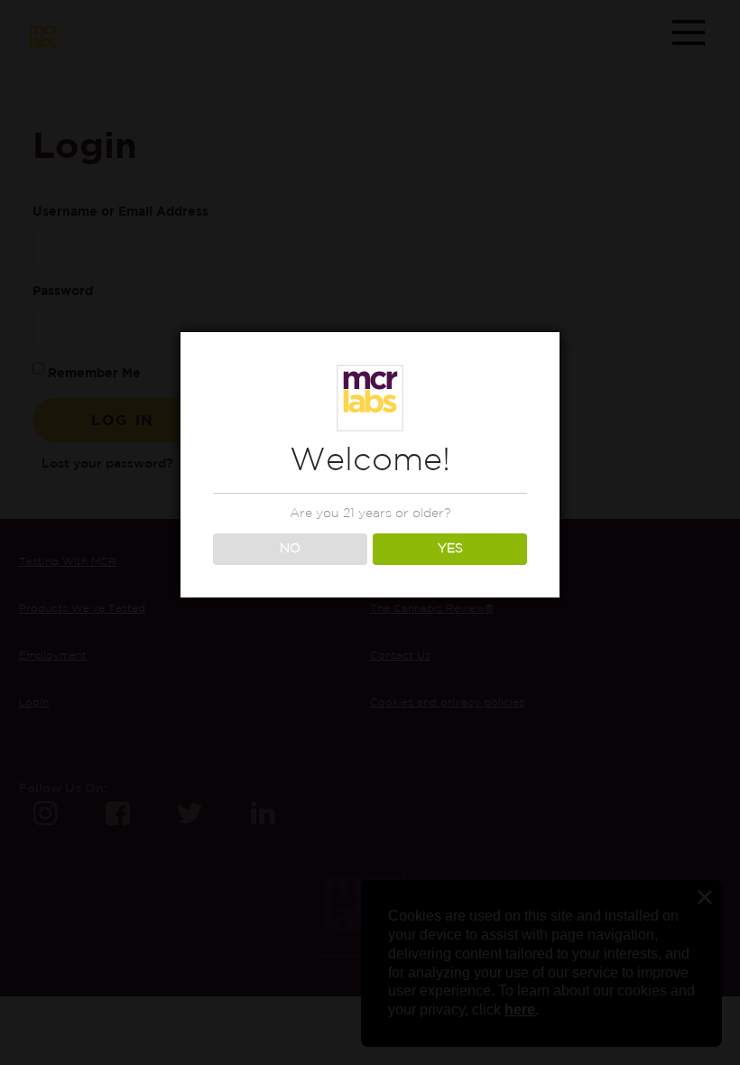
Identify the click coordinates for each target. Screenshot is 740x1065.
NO (290, 548)
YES (450, 548)
